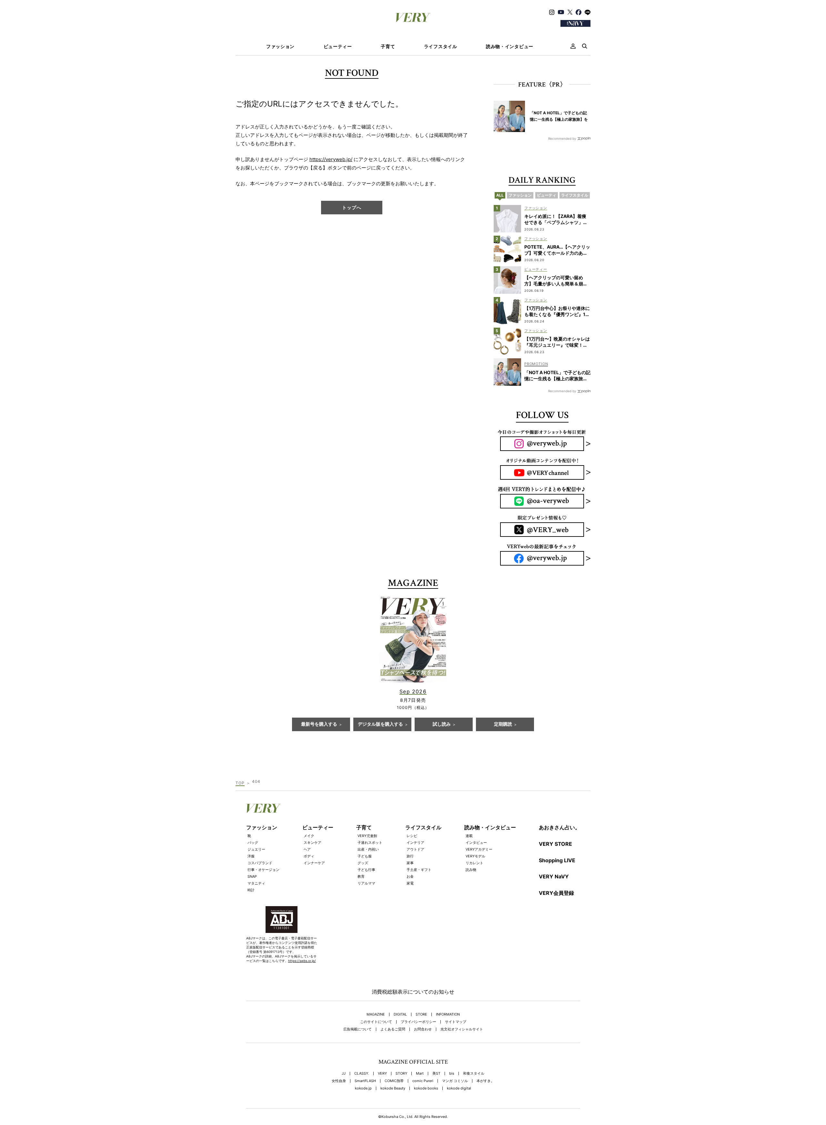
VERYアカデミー (479, 849)
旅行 (410, 856)
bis (451, 1073)
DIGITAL (400, 1014)
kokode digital (459, 1088)
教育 (361, 876)
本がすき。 (485, 1081)
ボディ (309, 856)
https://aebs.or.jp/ (302, 961)
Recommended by (562, 138)
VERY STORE (555, 844)
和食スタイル (473, 1073)
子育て (388, 46)
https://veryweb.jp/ (330, 159)
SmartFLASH (365, 1081)
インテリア (415, 842)
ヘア (307, 849)
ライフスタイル (440, 46)
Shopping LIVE (557, 860)
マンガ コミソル (455, 1081)
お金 (410, 876)
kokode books (426, 1088)
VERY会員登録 (556, 893)
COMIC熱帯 (394, 1081)
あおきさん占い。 (559, 827)
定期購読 (503, 724)
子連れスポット (370, 842)
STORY (401, 1073)
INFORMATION (448, 1014)
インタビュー (476, 842)
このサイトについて (376, 1022)
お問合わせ (423, 1029)
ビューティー (338, 46)
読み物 (471, 869)
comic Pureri (422, 1081)
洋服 (251, 856)
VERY (382, 1073)
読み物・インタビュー (509, 46)
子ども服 (365, 856)
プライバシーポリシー (418, 1022)
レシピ (412, 836)
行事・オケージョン (263, 869)
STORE (421, 1014)
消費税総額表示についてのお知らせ (413, 991)
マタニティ (256, 883)
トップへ (351, 207)
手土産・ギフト (419, 869)
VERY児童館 (367, 836)
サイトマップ (455, 1022)
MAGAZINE (376, 1014)
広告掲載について (357, 1029)
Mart (420, 1073)
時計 (251, 890)
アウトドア (415, 849)
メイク (309, 836)
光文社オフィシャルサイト (461, 1029)
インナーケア (314, 863)
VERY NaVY (554, 876)
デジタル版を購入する (380, 724)
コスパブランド (259, 863)
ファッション (280, 46)
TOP (240, 783)
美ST (436, 1073)
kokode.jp (363, 1088)
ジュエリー (256, 849)
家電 (410, 883)
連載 (469, 836)
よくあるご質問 (392, 1029)
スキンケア (312, 842)
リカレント (474, 863)
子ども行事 (366, 869)
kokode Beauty (392, 1088)
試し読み (442, 724)
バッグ (252, 842)
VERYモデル (475, 856)
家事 (410, 863)
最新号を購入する (319, 724)
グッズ (363, 863)
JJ (344, 1073)
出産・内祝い (368, 849)
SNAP (252, 876)
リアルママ (366, 883)
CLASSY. (361, 1073)
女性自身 (339, 1081)
